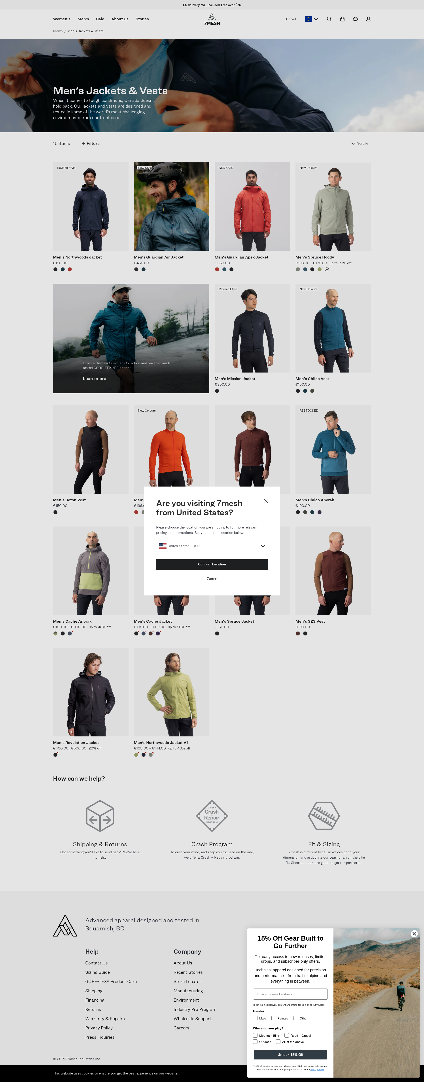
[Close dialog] (265, 500)
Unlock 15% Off (290, 1055)
